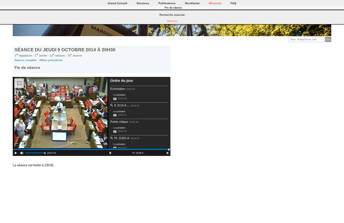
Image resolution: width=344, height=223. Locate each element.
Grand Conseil (117, 3)
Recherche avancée (172, 14)
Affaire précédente (51, 60)
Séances (172, 21)
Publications (167, 3)
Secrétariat (192, 3)
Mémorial (215, 3)
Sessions (143, 3)
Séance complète (25, 60)
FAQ (233, 3)
